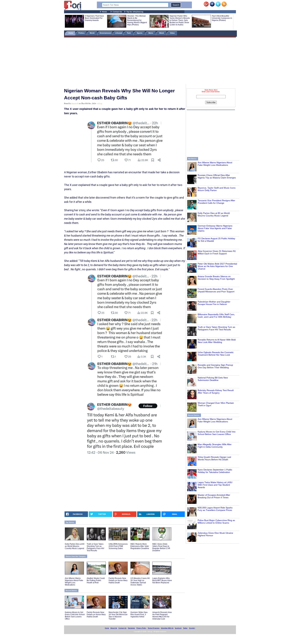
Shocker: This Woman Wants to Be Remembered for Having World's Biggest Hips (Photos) (137, 20)
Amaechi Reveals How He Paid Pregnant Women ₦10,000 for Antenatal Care (162, 615)
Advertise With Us (167, 628)
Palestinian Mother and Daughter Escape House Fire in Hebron (214, 302)
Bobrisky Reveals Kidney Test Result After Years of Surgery (216, 391)
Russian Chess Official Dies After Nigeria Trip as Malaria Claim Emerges (217, 176)
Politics (81, 33)
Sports (140, 33)
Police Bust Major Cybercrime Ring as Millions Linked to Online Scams (216, 521)
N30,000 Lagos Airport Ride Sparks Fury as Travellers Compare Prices (215, 508)
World (92, 33)
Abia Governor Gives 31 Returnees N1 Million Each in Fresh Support (217, 252)
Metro (151, 33)
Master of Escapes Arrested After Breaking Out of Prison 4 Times (214, 496)
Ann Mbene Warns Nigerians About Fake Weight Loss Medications (215, 163)
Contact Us (117, 12)
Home (104, 12)
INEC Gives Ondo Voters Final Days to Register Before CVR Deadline (161, 547)
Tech (129, 33)
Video (172, 33)
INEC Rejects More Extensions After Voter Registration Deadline (139, 546)
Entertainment (105, 33)
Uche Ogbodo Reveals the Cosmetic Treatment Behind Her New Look (216, 353)
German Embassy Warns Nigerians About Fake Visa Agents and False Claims (215, 228)
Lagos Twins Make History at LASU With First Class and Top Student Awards (215, 485)
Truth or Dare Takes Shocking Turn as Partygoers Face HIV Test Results (216, 328)
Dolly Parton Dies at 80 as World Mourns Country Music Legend (214, 214)
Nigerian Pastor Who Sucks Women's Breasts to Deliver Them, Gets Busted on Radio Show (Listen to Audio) (180, 20)
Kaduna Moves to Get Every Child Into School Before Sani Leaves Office (216, 432)
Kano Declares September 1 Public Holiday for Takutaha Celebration (215, 470)
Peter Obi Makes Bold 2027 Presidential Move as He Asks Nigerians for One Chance (217, 266)
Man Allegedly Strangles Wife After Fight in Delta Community (215, 445)
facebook (178, 628)
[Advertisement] (150, 61)
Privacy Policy (141, 628)
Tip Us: (134, 12)
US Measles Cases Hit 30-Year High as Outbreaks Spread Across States (140, 581)
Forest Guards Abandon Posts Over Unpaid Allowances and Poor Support (216, 290)
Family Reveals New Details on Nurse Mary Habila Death (118, 580)
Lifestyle (118, 33)
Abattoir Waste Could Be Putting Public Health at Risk (96, 580)
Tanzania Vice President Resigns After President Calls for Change (216, 201)
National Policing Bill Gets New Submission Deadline (213, 378)
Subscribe (210, 102)
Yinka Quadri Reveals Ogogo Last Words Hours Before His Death (214, 458)
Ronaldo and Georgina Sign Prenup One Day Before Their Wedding (215, 366)
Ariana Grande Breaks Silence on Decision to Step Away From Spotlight (216, 277)
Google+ (192, 628)
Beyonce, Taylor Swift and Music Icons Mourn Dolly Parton (216, 189)
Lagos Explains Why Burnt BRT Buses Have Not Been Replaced (162, 580)
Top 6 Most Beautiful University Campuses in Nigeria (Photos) (222, 18)
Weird (161, 33)
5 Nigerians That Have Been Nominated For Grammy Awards (94, 18)
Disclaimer (131, 628)
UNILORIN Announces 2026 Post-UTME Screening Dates (118, 546)
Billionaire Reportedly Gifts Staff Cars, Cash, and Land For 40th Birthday (216, 315)
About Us (113, 628)
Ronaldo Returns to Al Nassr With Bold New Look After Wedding (217, 340)
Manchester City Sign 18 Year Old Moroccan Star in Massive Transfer (118, 615)
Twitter (185, 628)
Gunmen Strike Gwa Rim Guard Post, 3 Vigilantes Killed (139, 614)
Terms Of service (154, 628)
